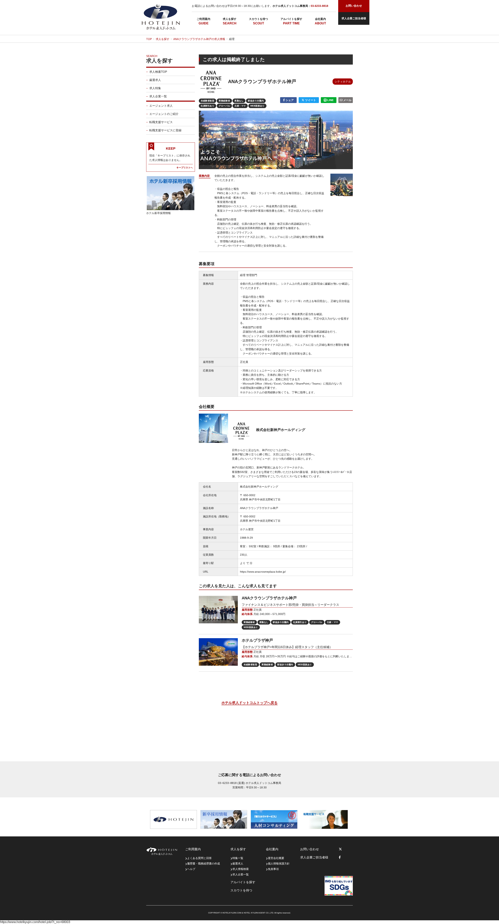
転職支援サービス (161, 122)
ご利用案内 (203, 18)
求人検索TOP (158, 71)
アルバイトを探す (291, 18)
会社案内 (320, 18)
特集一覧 (237, 858)
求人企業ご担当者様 (354, 18)
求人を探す (229, 18)
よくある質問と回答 (199, 858)
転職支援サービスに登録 (165, 130)
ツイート (310, 100)
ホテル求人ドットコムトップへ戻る (249, 703)
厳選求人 (155, 80)
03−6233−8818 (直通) (231, 783)
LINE (330, 100)
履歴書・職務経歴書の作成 (203, 863)
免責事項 (273, 869)
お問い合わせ (309, 849)
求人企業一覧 (158, 96)
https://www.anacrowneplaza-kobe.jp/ (263, 571)
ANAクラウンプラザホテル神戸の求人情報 (199, 39)
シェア (289, 100)
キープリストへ (184, 167)
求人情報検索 (240, 869)
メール (346, 100)
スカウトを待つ (258, 18)
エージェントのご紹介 (164, 114)
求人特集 (155, 88)
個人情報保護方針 (279, 863)
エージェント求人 (161, 105)
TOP (149, 39)
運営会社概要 (276, 858)
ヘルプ (191, 869)
